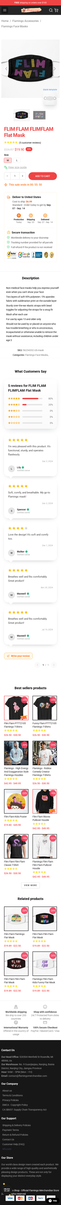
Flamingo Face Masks (14, 26)
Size (6, 155)
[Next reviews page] (54, 665)
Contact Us (8, 1139)
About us (7, 1090)
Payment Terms (10, 1130)
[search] (51, 10)
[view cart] (56, 10)
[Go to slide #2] (39, 115)
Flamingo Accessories (25, 21)
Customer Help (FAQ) (13, 1144)
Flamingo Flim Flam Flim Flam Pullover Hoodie (43, 865)
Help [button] (55, 1201)
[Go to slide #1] (22, 115)
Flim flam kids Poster (15, 816)
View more (30, 885)
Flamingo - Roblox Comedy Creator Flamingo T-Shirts (42, 771)
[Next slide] (54, 68)
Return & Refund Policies (15, 1134)
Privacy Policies (10, 1100)
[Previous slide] (6, 68)
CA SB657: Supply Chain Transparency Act (24, 1109)
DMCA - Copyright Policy (15, 1105)
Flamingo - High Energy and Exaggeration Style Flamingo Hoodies (16, 771)
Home (4, 21)
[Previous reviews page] (37, 665)
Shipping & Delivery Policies (16, 1125)
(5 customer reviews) (30, 142)
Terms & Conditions (12, 1095)
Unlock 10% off (7, 1190)
